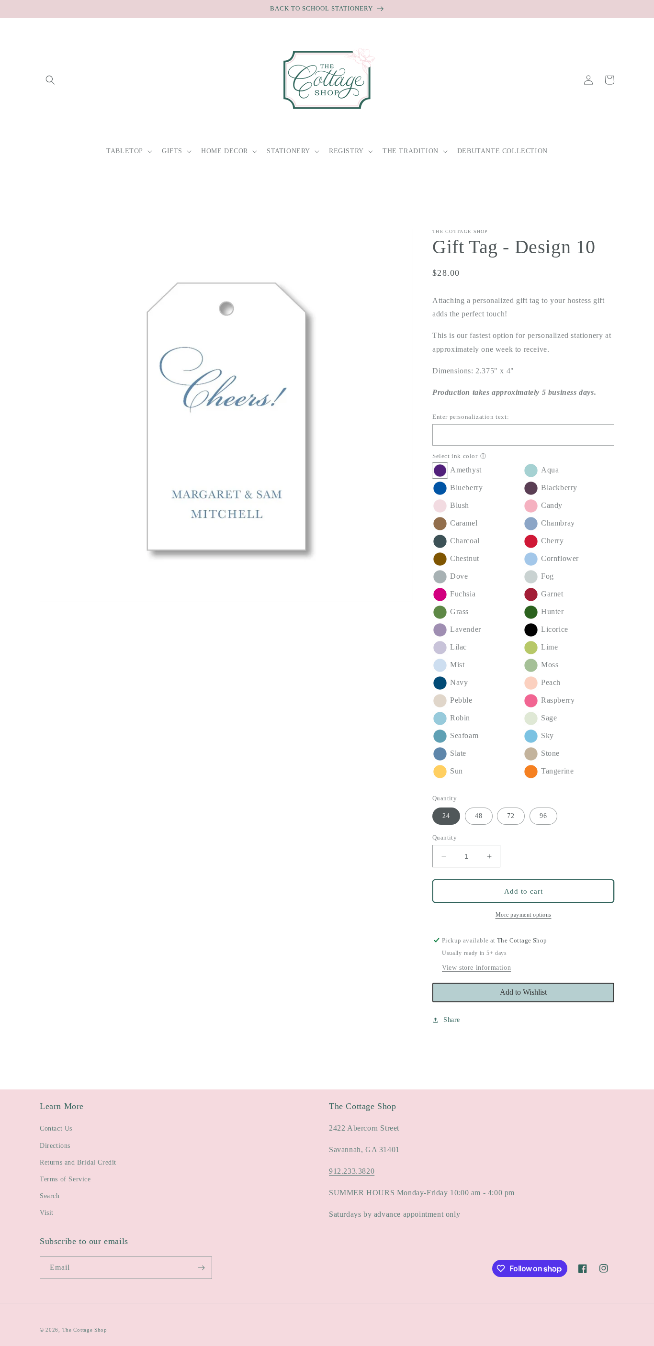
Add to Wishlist (523, 992)
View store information (476, 967)
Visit (47, 1212)
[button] (50, 79)
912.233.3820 (351, 1171)
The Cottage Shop (84, 1330)
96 (543, 815)
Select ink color (455, 456)
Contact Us (56, 1128)
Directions (55, 1145)
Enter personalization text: (470, 416)
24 (446, 815)
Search (50, 1196)
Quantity (444, 837)
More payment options (524, 914)
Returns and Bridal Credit (78, 1162)
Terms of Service (65, 1179)
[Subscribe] (201, 1267)
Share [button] (451, 1019)
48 (479, 815)
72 (511, 815)
